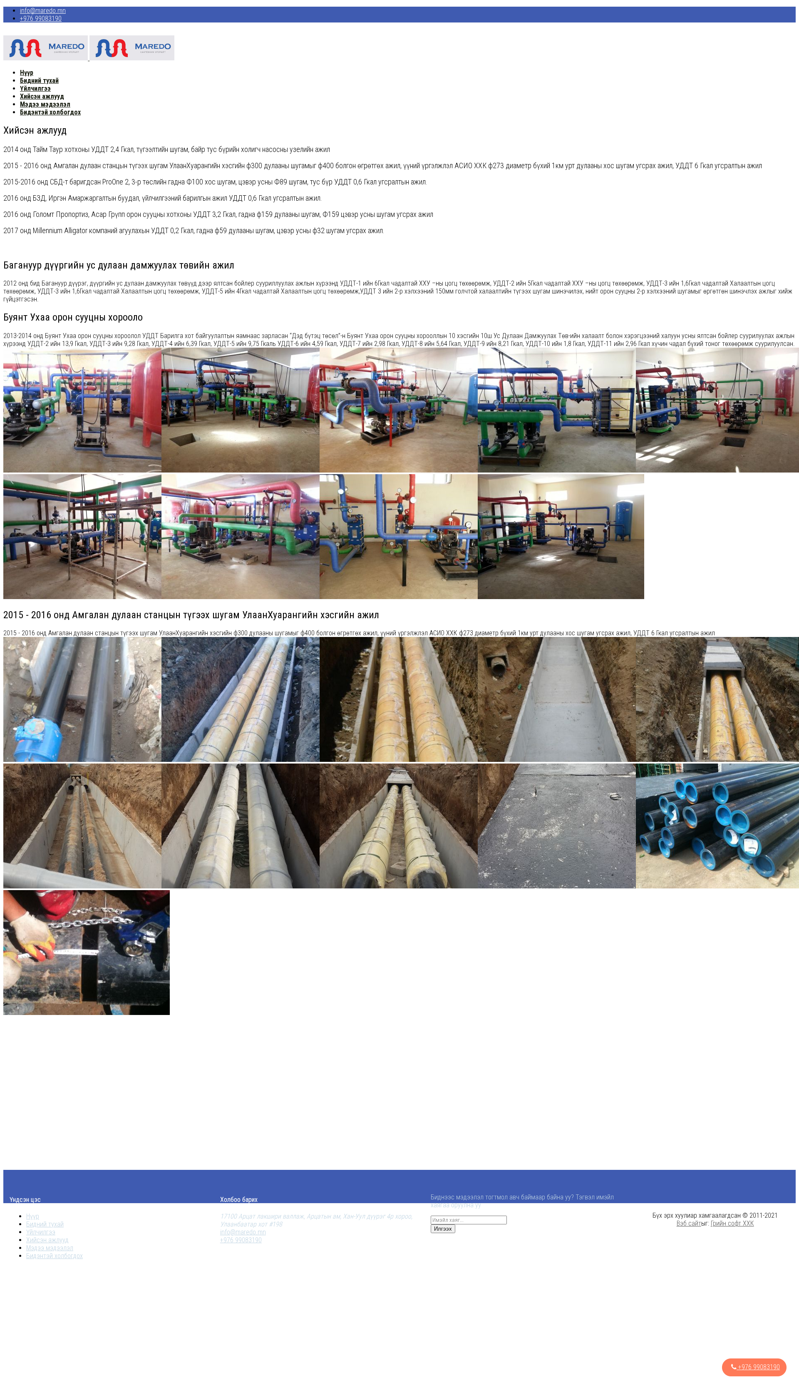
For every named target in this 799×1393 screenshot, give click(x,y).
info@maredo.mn (43, 11)
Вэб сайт (689, 1223)
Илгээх (443, 1229)
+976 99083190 (41, 18)
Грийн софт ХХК (732, 1223)
